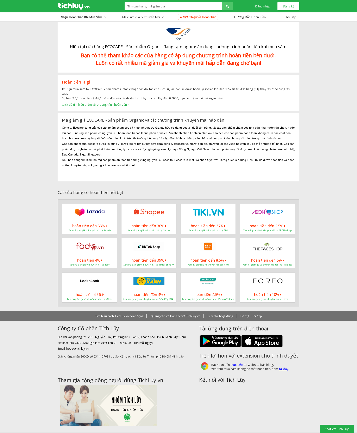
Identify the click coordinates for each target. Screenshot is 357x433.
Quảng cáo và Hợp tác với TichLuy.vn (175, 316)
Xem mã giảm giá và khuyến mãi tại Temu (208, 264)
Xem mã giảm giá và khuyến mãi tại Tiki (208, 230)
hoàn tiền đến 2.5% (266, 225)
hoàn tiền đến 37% (207, 225)
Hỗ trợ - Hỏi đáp (251, 316)
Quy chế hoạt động (220, 316)
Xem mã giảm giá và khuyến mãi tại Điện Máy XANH (149, 299)
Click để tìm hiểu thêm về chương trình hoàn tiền (94, 104)
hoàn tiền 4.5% (89, 294)
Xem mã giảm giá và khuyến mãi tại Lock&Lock (89, 299)
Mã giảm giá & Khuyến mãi (141, 17)
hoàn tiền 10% (266, 294)
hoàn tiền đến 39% (147, 260)
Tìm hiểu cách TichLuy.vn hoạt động (119, 316)
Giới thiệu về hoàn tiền (199, 17)
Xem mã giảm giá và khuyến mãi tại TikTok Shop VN (149, 264)
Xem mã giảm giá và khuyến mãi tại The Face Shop (267, 264)
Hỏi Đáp (290, 17)
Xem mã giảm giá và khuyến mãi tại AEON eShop (267, 230)
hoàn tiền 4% (88, 260)
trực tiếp (237, 364)
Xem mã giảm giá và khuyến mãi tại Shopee (149, 230)
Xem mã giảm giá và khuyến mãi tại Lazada (90, 230)
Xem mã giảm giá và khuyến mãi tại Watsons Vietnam (208, 299)
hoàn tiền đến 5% (266, 260)
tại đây (283, 369)
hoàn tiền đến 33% (88, 225)
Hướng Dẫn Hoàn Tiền (250, 17)
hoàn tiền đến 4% (147, 294)
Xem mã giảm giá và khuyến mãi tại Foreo (267, 299)
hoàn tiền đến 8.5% (207, 260)
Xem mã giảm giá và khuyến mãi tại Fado (89, 264)
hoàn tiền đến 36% (147, 225)
